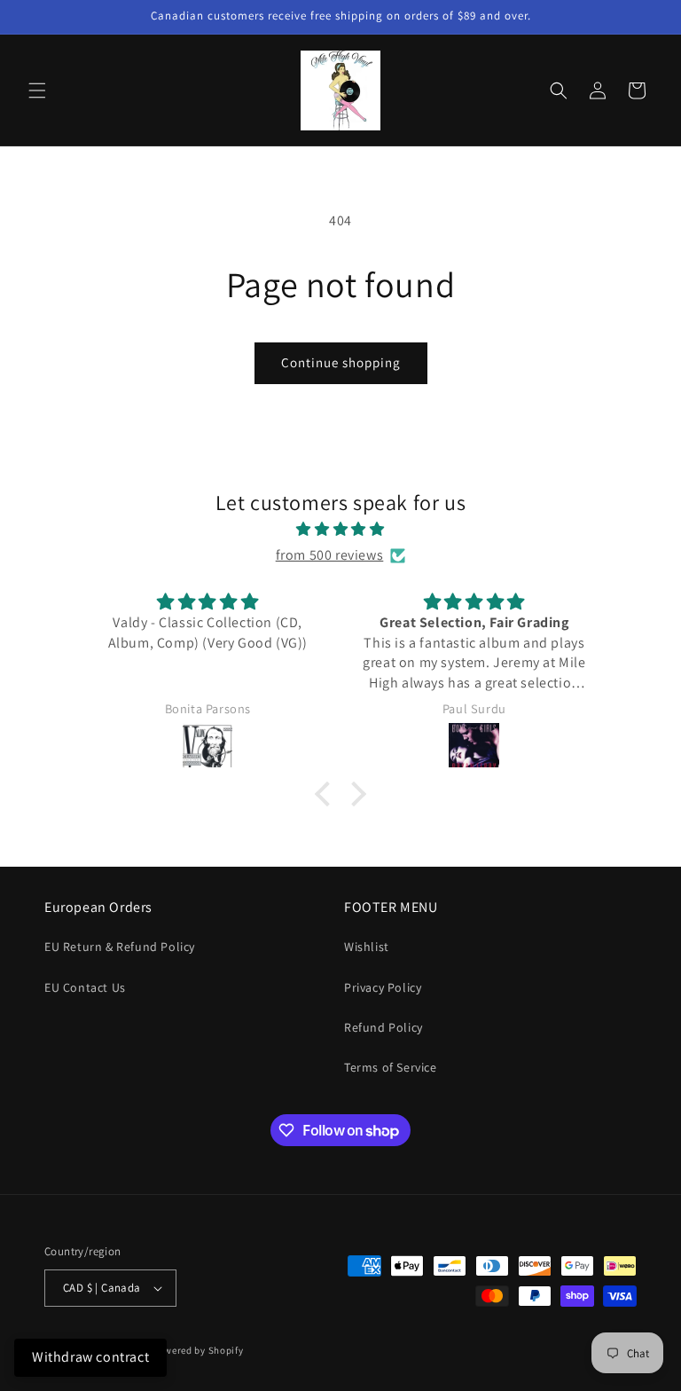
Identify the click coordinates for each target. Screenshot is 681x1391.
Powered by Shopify (198, 1350)
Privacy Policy (382, 987)
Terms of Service (390, 1067)
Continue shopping (341, 362)
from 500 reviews (330, 555)
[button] (37, 90)
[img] (340, 529)
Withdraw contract (90, 1357)
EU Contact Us (85, 987)
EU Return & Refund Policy (119, 947)
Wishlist (366, 947)
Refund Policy (383, 1027)
